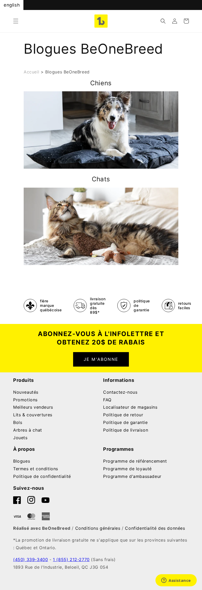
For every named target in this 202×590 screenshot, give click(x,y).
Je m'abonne (101, 359)
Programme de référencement (135, 461)
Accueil (31, 71)
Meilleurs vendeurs (33, 407)
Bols (17, 422)
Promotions (25, 399)
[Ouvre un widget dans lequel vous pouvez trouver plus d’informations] (176, 580)
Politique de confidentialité (42, 476)
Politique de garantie (125, 422)
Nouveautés (25, 392)
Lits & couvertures (32, 414)
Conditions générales (97, 528)
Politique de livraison (125, 430)
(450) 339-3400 (30, 559)
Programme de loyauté (127, 468)
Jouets (20, 437)
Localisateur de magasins (130, 407)
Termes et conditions (35, 468)
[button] (16, 21)
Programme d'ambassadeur (132, 476)
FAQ (107, 399)
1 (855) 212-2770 (71, 559)
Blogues (21, 461)
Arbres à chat (27, 430)
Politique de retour (123, 414)
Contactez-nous (120, 392)
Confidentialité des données (155, 528)
